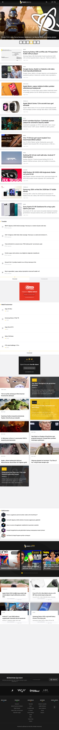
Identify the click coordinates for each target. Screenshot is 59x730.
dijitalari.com (26, 726)
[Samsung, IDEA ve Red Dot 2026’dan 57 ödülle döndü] (11, 192)
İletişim (42, 712)
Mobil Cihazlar (17, 708)
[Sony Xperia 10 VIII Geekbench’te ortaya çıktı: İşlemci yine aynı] (11, 209)
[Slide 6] (38, 42)
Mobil (24, 49)
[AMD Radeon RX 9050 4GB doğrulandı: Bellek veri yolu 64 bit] (11, 175)
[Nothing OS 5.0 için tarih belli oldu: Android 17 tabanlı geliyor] (11, 157)
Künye (42, 710)
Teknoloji (25, 101)
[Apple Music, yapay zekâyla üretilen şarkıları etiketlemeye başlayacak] (11, 89)
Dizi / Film (34, 380)
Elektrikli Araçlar (17, 712)
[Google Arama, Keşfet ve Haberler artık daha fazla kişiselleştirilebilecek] (11, 71)
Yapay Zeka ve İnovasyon (17, 710)
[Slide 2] (24, 42)
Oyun (24, 118)
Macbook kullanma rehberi (9, 568)
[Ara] (47, 2)
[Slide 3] (27, 42)
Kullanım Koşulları (42, 704)
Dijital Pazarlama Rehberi (17, 706)
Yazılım (30, 721)
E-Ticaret (31, 710)
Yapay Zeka (25, 83)
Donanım (25, 169)
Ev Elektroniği (31, 708)
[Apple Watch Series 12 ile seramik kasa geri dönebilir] (11, 106)
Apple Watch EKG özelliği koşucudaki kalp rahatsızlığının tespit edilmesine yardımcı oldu (14, 594)
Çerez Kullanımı (42, 708)
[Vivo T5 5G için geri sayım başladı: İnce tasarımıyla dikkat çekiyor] (11, 140)
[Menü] (2, 2)
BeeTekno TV (15, 552)
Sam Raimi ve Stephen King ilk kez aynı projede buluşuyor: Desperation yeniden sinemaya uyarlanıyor (43, 438)
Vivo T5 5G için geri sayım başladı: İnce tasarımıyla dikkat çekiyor (37, 139)
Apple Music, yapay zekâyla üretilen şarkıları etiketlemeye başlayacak (38, 87)
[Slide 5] (34, 42)
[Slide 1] (20, 42)
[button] (57, 560)
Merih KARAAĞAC (11, 598)
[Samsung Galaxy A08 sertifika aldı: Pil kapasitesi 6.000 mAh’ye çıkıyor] (11, 54)
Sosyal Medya (30, 712)
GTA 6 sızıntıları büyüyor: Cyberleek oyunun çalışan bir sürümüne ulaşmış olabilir (38, 121)
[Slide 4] (31, 42)
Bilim (31, 717)
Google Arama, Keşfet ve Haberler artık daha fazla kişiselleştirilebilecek (38, 70)
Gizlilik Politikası (42, 706)
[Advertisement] (10, 497)
